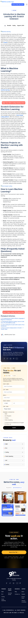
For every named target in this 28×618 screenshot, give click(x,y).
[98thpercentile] (13, 583)
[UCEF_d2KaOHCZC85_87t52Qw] (17, 583)
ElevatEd (9, 25)
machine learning (5, 90)
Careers (23, 594)
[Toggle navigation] (26, 4)
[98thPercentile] (7, 2)
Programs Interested (9, 412)
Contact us (17, 594)
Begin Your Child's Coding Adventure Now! (14, 102)
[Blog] (3, 334)
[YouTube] (16, 358)
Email (5, 395)
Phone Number (7, 400)
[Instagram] (10, 358)
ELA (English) (8, 416)
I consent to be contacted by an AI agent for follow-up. (14, 423)
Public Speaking (9, 420)
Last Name (6, 389)
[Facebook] (4, 358)
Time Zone (6, 406)
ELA (2, 594)
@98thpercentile (17, 487)
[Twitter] (7, 358)
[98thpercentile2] (6, 583)
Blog (16, 591)
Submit (14, 427)
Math (6, 413)
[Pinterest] (13, 358)
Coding (14, 25)
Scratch (5, 42)
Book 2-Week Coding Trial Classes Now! (13, 312)
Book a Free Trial (14, 552)
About (23, 591)
